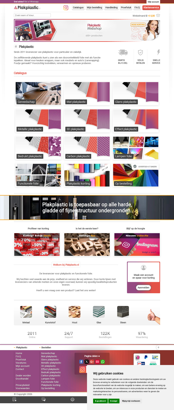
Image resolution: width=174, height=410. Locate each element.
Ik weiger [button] (113, 401)
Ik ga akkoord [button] (100, 401)
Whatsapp (34, 2)
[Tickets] (43, 400)
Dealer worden (23, 375)
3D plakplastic (75, 129)
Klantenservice (151, 7)
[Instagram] (67, 9)
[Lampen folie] (136, 158)
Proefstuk (126, 7)
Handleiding (111, 7)
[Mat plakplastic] (87, 104)
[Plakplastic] (27, 9)
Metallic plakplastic (30, 129)
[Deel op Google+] (91, 363)
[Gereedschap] (38, 104)
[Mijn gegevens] (72, 400)
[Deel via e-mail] (96, 363)
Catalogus (78, 7)
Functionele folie (28, 183)
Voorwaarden (23, 388)
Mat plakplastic (76, 102)
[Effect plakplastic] (136, 131)
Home (19, 353)
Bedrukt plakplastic (30, 156)
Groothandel (22, 378)
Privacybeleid (22, 385)
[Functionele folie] (38, 186)
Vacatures (21, 362)
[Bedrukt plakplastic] (38, 158)
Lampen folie (123, 156)
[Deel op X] (86, 363)
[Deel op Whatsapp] (102, 363)
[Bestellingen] (14, 400)
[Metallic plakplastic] (38, 131)
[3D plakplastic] (87, 131)
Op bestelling (123, 183)
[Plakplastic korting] (87, 186)
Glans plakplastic (126, 102)
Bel (26, 2)
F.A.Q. (137, 7)
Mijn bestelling (94, 7)
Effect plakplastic (126, 129)
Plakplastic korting (78, 183)
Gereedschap (26, 102)
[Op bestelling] (136, 186)
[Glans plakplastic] (136, 104)
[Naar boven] (158, 349)
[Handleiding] (87, 255)
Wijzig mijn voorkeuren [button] (131, 401)
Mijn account (22, 366)
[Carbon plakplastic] (87, 158)
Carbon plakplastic (78, 156)
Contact (20, 369)
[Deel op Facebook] (81, 363)
